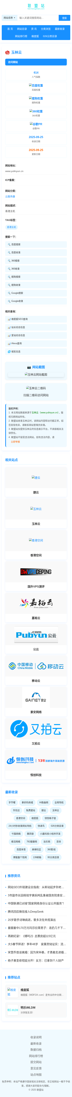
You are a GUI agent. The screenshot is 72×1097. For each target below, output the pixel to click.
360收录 (14, 268)
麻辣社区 (36, 849)
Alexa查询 (15, 343)
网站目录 (22, 28)
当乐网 (46, 841)
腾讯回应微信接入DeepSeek (26, 911)
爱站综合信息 (16, 335)
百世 (58, 841)
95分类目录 (53, 857)
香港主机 (11, 227)
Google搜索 (15, 293)
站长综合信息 (16, 327)
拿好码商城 (27, 802)
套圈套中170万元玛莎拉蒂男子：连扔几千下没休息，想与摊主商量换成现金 (37, 927)
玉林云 (55, 810)
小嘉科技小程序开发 (50, 833)
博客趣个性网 (20, 857)
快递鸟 (41, 826)
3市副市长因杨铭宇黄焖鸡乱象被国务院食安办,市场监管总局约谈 (37, 895)
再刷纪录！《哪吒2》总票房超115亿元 (32, 936)
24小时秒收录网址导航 (20, 826)
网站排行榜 (21, 36)
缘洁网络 (15, 841)
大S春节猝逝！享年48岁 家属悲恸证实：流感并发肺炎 (37, 944)
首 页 (10, 28)
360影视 (51, 849)
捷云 (43, 810)
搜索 (64, 18)
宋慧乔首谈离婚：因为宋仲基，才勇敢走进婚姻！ (37, 952)
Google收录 (15, 301)
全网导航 (59, 802)
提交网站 (36, 1062)
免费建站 (30, 810)
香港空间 (20, 818)
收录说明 (36, 1037)
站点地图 (36, 1074)
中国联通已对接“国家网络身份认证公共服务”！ (37, 903)
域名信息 (14, 351)
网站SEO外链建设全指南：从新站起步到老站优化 (37, 887)
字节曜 (12, 802)
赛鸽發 (30, 833)
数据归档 (36, 1049)
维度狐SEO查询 (18, 319)
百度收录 (14, 252)
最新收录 (60, 28)
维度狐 (35, 36)
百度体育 (21, 849)
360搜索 (14, 260)
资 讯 (34, 28)
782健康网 (32, 841)
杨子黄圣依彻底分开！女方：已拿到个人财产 (36, 960)
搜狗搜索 (14, 276)
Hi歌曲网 (43, 802)
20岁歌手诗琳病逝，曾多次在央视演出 (32, 919)
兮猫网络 (16, 833)
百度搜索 (14, 244)
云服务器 (10, 196)
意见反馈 (36, 1068)
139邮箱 (37, 857)
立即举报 (15, 441)
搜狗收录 (14, 285)
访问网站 (13, 62)
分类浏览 (46, 28)
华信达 (16, 810)
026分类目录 (50, 36)
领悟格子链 (50, 818)
